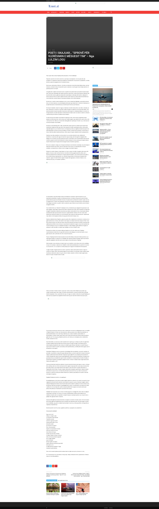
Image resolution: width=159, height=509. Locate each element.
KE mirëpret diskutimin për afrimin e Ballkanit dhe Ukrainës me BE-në (106, 150)
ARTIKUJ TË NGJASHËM (52, 480)
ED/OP (73, 12)
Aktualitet (54, 12)
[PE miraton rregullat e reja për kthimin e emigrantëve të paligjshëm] (96, 138)
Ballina (47, 15)
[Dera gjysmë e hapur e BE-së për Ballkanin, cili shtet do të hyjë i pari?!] (96, 125)
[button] (111, 12)
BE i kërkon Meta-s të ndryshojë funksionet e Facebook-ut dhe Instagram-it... (106, 118)
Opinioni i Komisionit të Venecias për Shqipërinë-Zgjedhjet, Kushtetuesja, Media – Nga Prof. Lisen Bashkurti (56, 475)
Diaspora (62, 12)
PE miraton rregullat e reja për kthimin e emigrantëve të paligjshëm (106, 138)
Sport (89, 12)
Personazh (96, 12)
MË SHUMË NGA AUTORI (63, 480)
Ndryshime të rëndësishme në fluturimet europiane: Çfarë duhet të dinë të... (102, 106)
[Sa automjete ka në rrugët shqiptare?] (96, 169)
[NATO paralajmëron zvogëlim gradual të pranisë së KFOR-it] (96, 145)
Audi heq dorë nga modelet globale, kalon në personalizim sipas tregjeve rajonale (67, 494)
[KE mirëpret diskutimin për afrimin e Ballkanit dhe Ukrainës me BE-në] (96, 151)
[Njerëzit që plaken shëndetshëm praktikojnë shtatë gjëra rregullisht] (53, 487)
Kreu (48, 12)
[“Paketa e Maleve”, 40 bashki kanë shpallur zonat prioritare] (96, 175)
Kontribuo (52, 0)
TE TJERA (104, 12)
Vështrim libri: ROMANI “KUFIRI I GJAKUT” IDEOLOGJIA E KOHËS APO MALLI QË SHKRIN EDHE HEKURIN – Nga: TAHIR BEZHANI (80, 475)
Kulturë (83, 12)
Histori (78, 12)
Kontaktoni (48, 0)
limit (93, 109)
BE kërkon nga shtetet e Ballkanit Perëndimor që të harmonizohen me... (105, 156)
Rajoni (67, 12)
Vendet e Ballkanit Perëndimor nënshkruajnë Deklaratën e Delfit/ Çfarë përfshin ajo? (106, 181)
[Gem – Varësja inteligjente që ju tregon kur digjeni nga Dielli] (83, 487)
